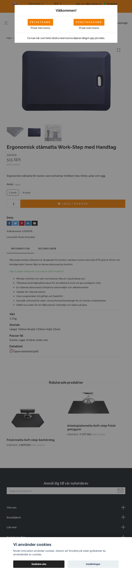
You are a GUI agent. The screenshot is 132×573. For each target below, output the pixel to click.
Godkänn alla (38, 564)
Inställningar (93, 564)
